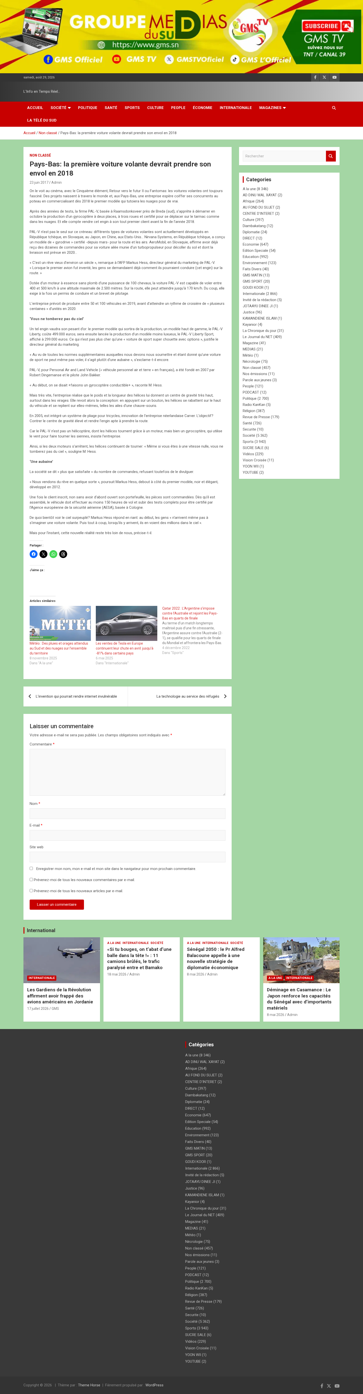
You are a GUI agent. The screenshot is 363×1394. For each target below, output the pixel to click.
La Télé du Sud (42, 120)
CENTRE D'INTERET (258, 213)
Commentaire (42, 744)
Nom (35, 803)
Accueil (35, 108)
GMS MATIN (252, 275)
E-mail (36, 825)
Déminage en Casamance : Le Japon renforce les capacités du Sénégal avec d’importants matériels (299, 999)
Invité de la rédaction (259, 300)
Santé (111, 108)
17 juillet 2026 (38, 1009)
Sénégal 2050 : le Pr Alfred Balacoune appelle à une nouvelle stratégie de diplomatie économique (215, 958)
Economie (251, 244)
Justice (249, 312)
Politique (87, 108)
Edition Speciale (255, 250)
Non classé (40, 155)
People (178, 108)
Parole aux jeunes (257, 380)
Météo (248, 355)
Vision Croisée (254, 460)
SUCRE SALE (253, 448)
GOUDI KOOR (253, 287)
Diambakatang (254, 226)
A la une (249, 189)
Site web (36, 847)
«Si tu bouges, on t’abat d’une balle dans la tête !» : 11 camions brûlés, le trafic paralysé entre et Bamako (139, 958)
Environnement (255, 263)
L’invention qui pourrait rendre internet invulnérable (76, 696)
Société (58, 108)
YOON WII (251, 466)
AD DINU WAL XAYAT (260, 195)
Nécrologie (251, 361)
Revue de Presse (256, 417)
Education (251, 256)
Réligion (249, 411)
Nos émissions (255, 374)
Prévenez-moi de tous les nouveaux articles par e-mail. (78, 891)
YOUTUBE (250, 472)
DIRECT (249, 238)
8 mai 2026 (195, 974)
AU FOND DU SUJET (259, 207)
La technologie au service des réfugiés (188, 696)
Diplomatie (251, 232)
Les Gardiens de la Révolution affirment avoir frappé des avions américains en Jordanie (60, 996)
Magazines (270, 108)
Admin (56, 182)
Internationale (236, 108)
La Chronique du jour (259, 330)
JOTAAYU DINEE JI (258, 306)
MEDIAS (249, 349)
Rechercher (331, 156)
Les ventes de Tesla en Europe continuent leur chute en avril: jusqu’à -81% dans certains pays (124, 648)
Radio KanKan (254, 404)
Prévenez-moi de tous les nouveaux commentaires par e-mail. (84, 880)
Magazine (250, 343)
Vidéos (248, 454)
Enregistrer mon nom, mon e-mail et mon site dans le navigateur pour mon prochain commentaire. (116, 869)
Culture (155, 108)
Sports (132, 108)
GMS (55, 1009)
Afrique (249, 201)
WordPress (154, 1385)
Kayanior (250, 324)
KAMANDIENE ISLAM (260, 318)
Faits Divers (252, 269)
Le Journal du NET (257, 337)
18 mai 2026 (116, 974)
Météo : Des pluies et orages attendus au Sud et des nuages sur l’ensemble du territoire (59, 648)
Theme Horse (89, 1385)
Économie (202, 108)
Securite (249, 429)
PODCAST (251, 392)
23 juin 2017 (39, 182)
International (41, 930)
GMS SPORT (252, 281)
